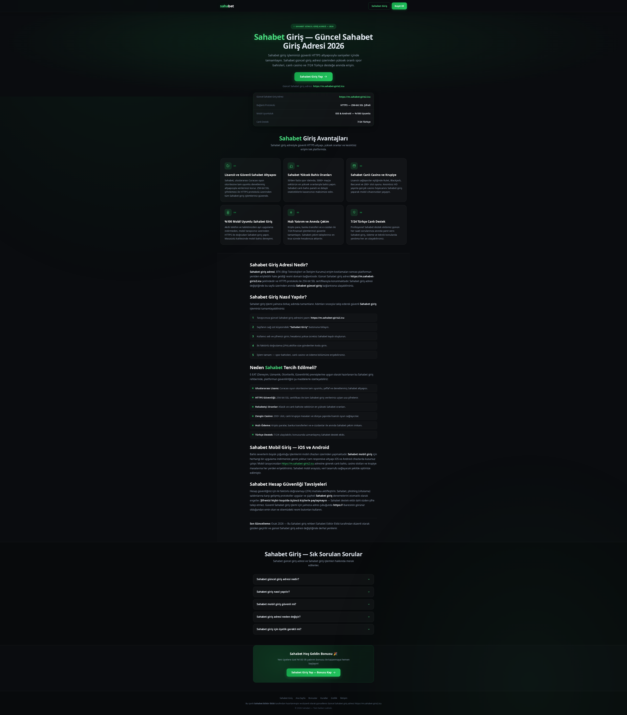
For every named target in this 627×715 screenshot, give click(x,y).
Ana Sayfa (300, 698)
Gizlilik (334, 698)
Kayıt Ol (399, 6)
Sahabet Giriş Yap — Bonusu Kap (311, 672)
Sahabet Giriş (379, 6)
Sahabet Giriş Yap (311, 76)
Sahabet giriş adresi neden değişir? (278, 616)
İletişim (343, 698)
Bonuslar (312, 698)
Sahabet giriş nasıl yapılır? (273, 591)
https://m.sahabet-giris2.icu (298, 463)
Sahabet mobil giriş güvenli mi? (276, 604)
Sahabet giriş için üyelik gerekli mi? (279, 629)
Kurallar (324, 698)
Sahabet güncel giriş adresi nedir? (278, 579)
